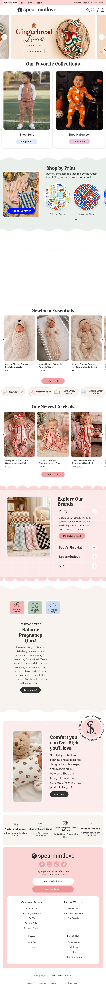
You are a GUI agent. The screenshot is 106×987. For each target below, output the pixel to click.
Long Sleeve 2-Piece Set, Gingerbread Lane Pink (84, 461)
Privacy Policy (32, 923)
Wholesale (73, 908)
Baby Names (74, 942)
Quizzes (74, 947)
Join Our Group (74, 957)
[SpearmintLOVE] (10, 2)
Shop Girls (27, 134)
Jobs (32, 947)
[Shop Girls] (26, 129)
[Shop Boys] (79, 129)
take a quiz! (30, 690)
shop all (53, 381)
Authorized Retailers (73, 913)
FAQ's (32, 918)
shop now (26, 141)
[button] (88, 10)
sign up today (53, 889)
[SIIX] (22, 2)
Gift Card (32, 942)
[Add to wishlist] (32, 318)
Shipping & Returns (32, 913)
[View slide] (53, 37)
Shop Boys (79, 134)
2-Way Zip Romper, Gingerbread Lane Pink (49, 461)
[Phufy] (31, 2)
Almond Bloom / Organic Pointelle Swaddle (16, 365)
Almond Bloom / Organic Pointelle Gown (50, 365)
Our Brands (73, 918)
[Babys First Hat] (40, 2)
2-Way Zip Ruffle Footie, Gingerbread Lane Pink (16, 461)
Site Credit (74, 983)
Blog (74, 952)
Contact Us (31, 908)
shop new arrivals (72, 535)
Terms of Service (32, 928)
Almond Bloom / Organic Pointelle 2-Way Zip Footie (84, 365)
